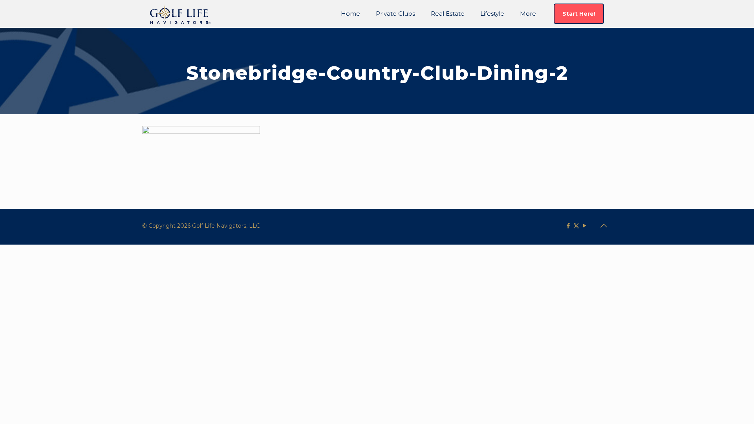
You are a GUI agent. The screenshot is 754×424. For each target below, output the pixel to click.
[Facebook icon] (568, 225)
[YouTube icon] (584, 225)
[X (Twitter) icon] (576, 225)
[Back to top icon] (603, 225)
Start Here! (578, 13)
